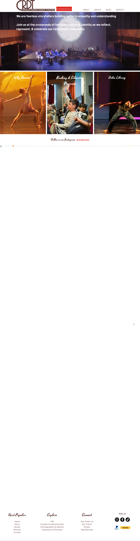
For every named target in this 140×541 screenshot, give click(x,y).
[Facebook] (122, 519)
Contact (17, 532)
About (17, 524)
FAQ (52, 521)
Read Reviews (87, 529)
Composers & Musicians (52, 529)
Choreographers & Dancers (52, 527)
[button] (125, 527)
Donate (17, 527)
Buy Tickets (87, 524)
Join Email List (86, 521)
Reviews (17, 529)
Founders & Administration (52, 524)
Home (17, 521)
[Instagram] (117, 519)
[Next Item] (133, 324)
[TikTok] (128, 519)
